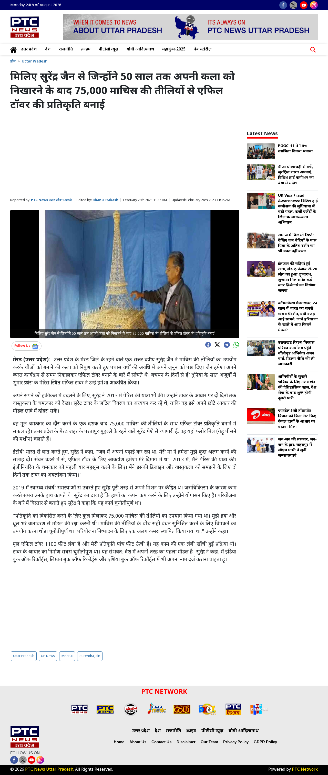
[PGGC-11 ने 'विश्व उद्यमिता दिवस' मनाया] (261, 151)
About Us (137, 742)
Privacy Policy (236, 742)
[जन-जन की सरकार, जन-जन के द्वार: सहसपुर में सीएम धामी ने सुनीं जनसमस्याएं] (261, 445)
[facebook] (207, 344)
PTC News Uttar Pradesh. (49, 769)
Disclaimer (186, 742)
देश (48, 49)
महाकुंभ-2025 (174, 49)
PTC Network (305, 769)
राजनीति (66, 49)
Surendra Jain (89, 656)
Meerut (67, 656)
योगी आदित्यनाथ (140, 49)
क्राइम (85, 49)
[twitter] (216, 344)
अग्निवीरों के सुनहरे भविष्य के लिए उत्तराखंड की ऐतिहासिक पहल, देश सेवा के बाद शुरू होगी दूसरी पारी (297, 387)
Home (119, 742)
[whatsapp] (235, 344)
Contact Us (161, 742)
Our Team (209, 742)
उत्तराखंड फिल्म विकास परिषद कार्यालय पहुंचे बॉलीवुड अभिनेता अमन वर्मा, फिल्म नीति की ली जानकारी (296, 353)
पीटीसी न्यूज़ (108, 49)
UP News (48, 656)
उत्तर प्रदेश (29, 49)
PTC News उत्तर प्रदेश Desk (51, 200)
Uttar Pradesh (34, 61)
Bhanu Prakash (105, 200)
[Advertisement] (124, 155)
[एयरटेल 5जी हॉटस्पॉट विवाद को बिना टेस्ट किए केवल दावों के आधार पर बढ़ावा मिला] (261, 416)
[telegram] (225, 344)
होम (13, 61)
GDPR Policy (265, 742)
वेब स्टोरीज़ (203, 49)
